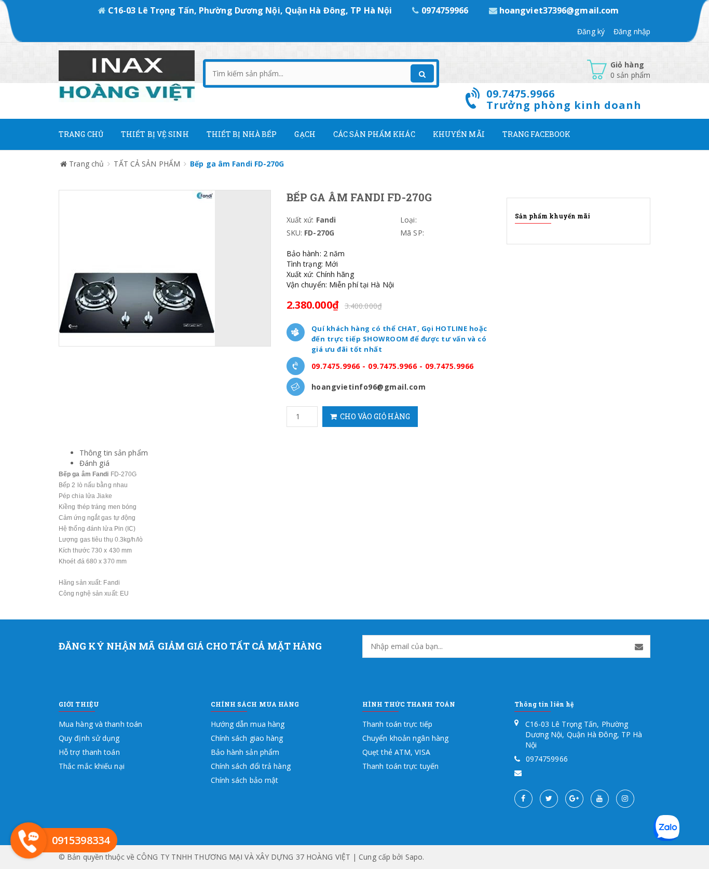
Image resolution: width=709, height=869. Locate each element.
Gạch (304, 134)
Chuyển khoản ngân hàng (405, 738)
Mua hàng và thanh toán (100, 724)
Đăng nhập (631, 31)
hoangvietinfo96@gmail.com (368, 387)
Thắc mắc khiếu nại (92, 766)
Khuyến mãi (459, 134)
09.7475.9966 (335, 366)
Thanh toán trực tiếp (397, 724)
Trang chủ (81, 134)
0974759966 (444, 10)
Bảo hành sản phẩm (245, 752)
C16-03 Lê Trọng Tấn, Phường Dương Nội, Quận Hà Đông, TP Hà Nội (250, 10)
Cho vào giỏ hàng (373, 416)
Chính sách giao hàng (247, 738)
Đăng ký (591, 31)
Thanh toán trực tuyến (400, 766)
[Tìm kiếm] (422, 73)
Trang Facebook (536, 134)
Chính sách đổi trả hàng (251, 766)
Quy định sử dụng (89, 738)
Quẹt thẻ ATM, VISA (396, 752)
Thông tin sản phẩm (113, 453)
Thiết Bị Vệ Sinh (155, 134)
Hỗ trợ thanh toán (89, 752)
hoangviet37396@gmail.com (558, 10)
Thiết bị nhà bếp (242, 134)
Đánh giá (94, 463)
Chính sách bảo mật (245, 780)
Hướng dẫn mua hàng (248, 724)
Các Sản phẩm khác (374, 134)
